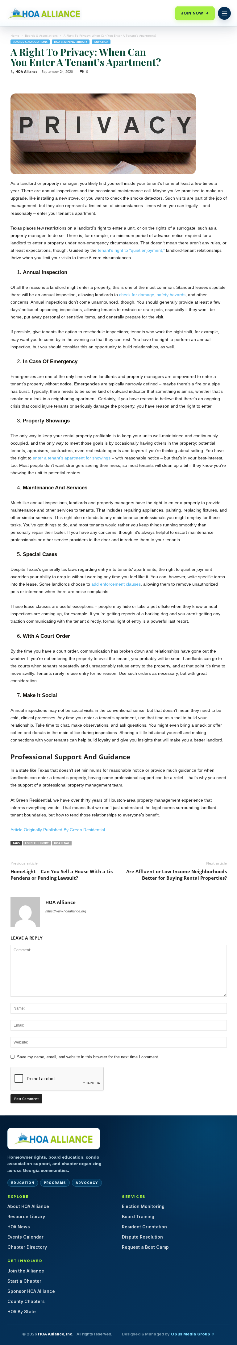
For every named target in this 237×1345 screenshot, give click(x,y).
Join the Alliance (25, 1270)
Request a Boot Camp (145, 1247)
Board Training (138, 1216)
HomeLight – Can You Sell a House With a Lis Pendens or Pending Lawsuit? (61, 874)
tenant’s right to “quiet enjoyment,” (131, 250)
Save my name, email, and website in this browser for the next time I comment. (88, 1057)
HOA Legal (61, 843)
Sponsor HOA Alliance (31, 1291)
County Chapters (26, 1301)
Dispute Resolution (142, 1236)
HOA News (18, 1226)
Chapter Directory (27, 1247)
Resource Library (26, 1216)
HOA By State (21, 1311)
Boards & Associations (41, 35)
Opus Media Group (190, 1334)
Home (14, 35)
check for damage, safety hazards (152, 294)
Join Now (192, 13)
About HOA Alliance (28, 1206)
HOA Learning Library (70, 42)
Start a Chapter (24, 1281)
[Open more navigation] (224, 13)
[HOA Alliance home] (53, 1138)
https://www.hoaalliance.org (65, 911)
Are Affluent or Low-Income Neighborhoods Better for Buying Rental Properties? (176, 874)
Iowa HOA (101, 42)
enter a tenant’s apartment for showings (71, 457)
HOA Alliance (26, 71)
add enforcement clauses (116, 584)
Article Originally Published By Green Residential (58, 829)
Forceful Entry (37, 843)
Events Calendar (25, 1236)
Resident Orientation (144, 1226)
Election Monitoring (143, 1206)
